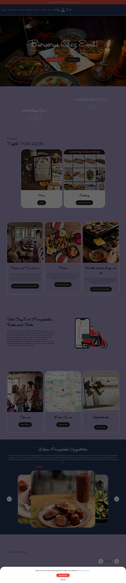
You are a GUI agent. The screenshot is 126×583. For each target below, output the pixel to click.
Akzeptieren (63, 575)
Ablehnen (63, 579)
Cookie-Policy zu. (84, 570)
